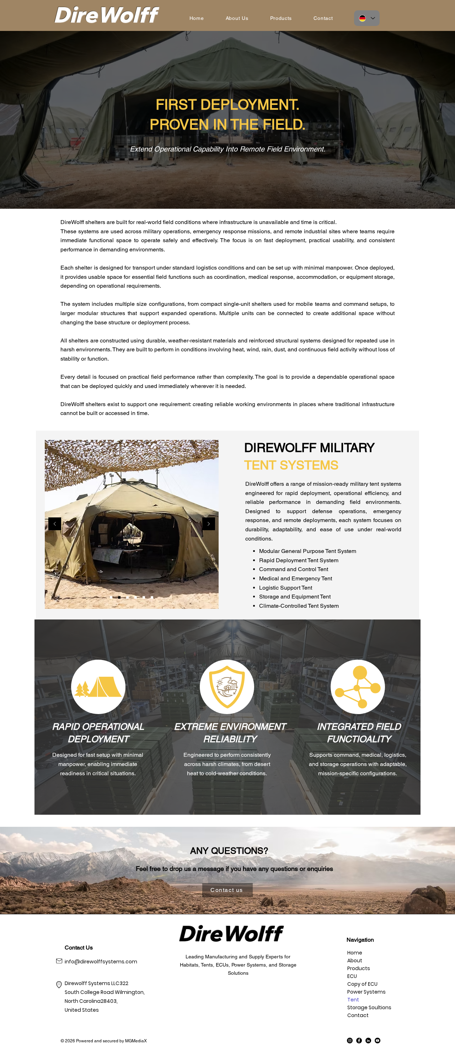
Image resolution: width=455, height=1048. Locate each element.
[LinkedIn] (368, 1040)
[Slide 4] (135, 597)
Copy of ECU (362, 984)
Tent (353, 999)
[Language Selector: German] (367, 18)
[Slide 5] (144, 597)
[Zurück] (54, 524)
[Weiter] (208, 524)
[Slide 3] (127, 597)
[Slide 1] (111, 597)
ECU (352, 976)
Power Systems (363, 991)
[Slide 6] (152, 597)
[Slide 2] (119, 597)
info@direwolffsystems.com (101, 961)
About (354, 960)
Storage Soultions (363, 1007)
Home (354, 952)
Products (358, 968)
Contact (358, 1015)
